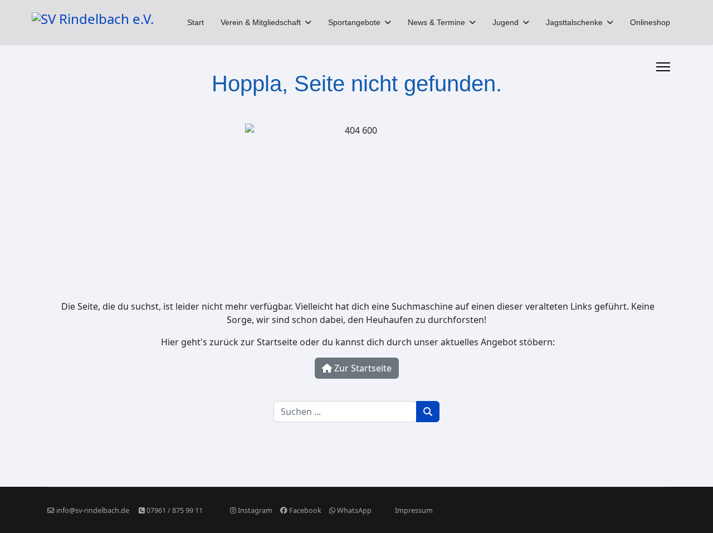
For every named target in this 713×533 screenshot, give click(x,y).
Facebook (305, 510)
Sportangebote (354, 22)
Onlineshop (650, 22)
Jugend (505, 22)
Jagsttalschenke (574, 22)
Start (195, 22)
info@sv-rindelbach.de (92, 510)
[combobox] (345, 411)
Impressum (414, 510)
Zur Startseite (362, 368)
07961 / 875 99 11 (174, 510)
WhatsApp (354, 510)
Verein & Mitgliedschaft (261, 22)
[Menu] (663, 67)
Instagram (255, 510)
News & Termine (436, 22)
